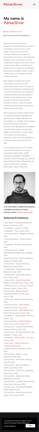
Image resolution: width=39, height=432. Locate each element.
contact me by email (24, 212)
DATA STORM (20, 338)
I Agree (30, 425)
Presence (18, 223)
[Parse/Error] (13, 4)
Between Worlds (22, 291)
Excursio (22, 286)
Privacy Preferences (9, 426)
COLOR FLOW (20, 316)
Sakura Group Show (23, 280)
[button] (34, 4)
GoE (20, 250)
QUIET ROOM (24, 305)
